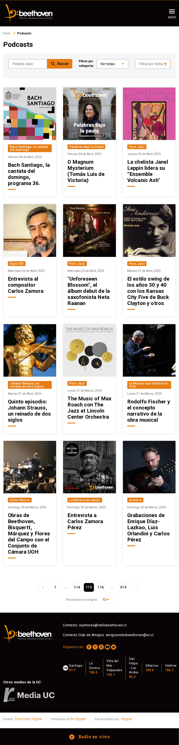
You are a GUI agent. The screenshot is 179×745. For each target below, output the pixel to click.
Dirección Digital (28, 719)
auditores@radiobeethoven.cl (103, 625)
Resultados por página (81, 599)
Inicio (6, 33)
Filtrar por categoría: (86, 63)
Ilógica (126, 719)
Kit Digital (78, 719)
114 (77, 587)
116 (101, 587)
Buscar (59, 63)
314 (123, 587)
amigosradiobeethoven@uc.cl (130, 635)
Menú (172, 17)
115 (89, 587)
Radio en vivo (90, 736)
